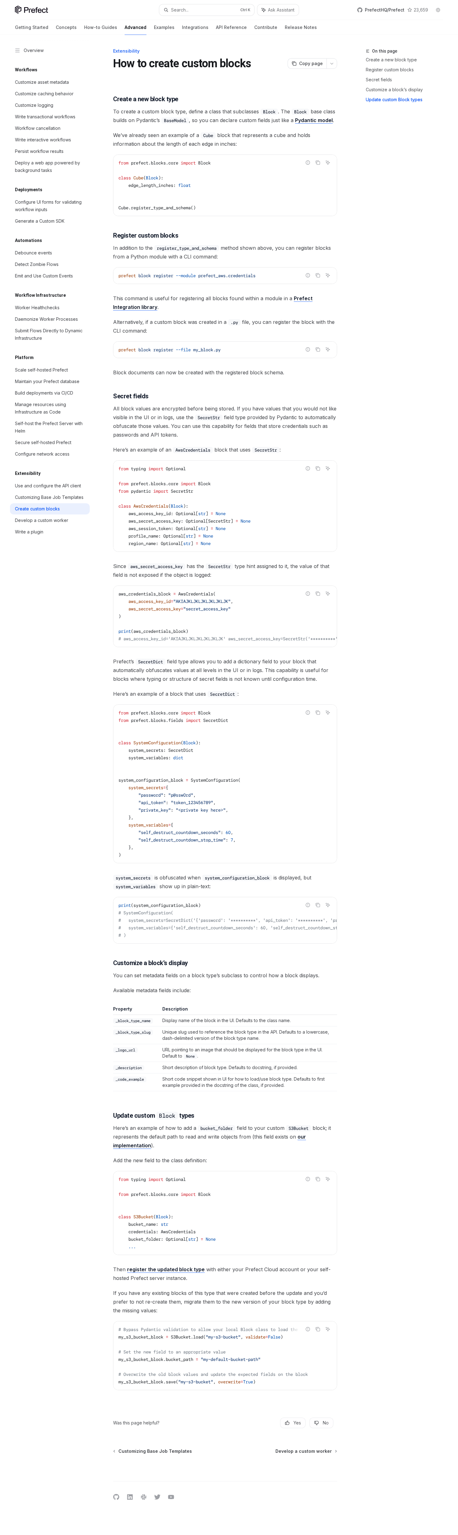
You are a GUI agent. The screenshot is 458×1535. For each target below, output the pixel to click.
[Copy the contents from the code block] (318, 163)
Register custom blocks (390, 69)
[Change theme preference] (438, 10)
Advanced (135, 27)
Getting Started (31, 27)
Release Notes (301, 27)
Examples (164, 27)
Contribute (265, 27)
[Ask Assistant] (328, 163)
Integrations (195, 27)
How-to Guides (100, 27)
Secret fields (379, 79)
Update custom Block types (394, 99)
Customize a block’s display (394, 89)
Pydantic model (314, 120)
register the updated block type (166, 1269)
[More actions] (332, 63)
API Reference (231, 27)
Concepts (66, 27)
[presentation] (225, 616)
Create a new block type (391, 59)
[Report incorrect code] (308, 163)
